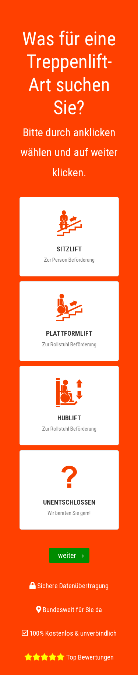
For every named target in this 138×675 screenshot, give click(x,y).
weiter (67, 555)
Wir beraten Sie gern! (69, 507)
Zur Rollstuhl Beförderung (69, 338)
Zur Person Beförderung (69, 254)
